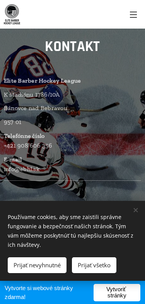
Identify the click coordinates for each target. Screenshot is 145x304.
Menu (133, 14)
